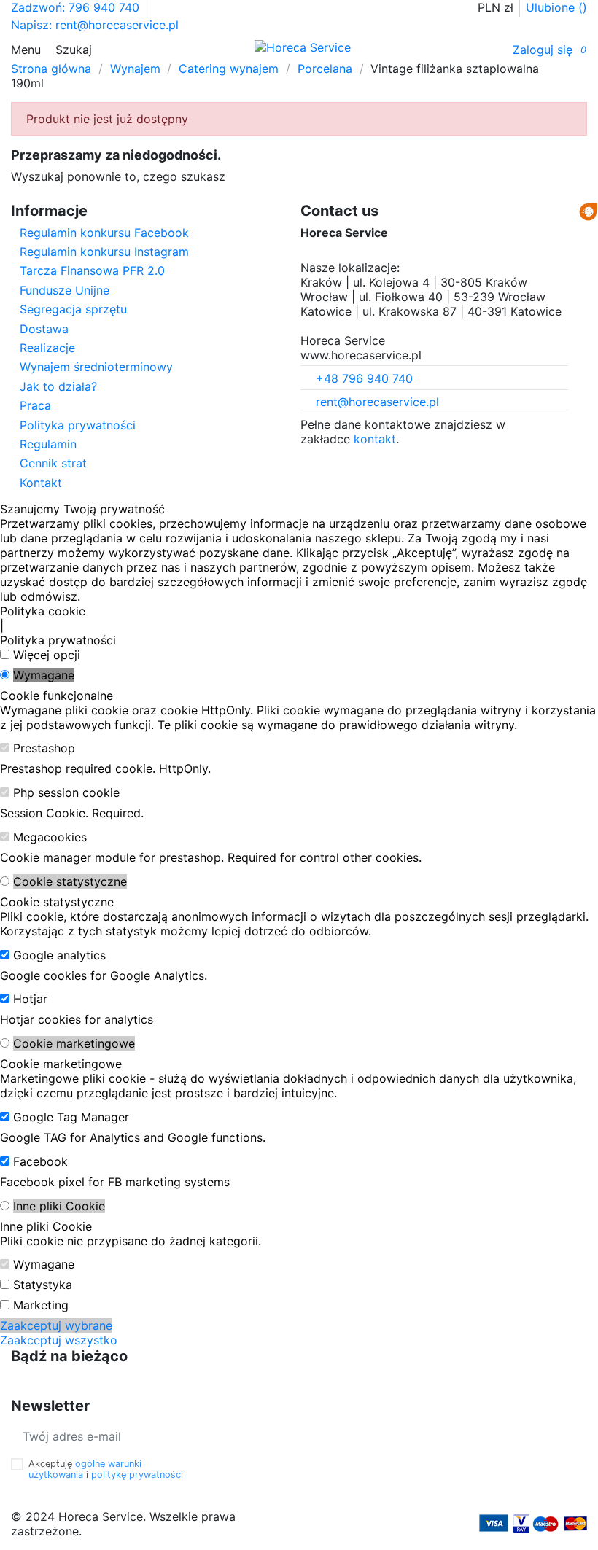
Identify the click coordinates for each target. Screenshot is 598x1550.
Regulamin (48, 444)
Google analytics (59, 955)
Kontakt (41, 482)
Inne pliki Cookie (59, 1206)
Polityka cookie (42, 611)
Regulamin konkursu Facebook (104, 232)
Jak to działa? (58, 386)
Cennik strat (53, 463)
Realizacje (47, 347)
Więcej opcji (46, 654)
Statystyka (42, 1284)
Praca (35, 405)
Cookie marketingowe (74, 1043)
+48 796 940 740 (364, 378)
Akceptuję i (105, 1469)
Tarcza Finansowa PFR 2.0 (92, 270)
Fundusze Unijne (64, 290)
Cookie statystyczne (70, 881)
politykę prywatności (137, 1474)
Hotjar (30, 999)
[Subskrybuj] (229, 1436)
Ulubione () (556, 7)
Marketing (41, 1305)
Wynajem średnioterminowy (96, 366)
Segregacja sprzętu (73, 309)
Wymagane (43, 675)
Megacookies (50, 837)
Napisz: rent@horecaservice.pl (95, 24)
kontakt (375, 439)
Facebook (40, 1161)
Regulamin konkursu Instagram (104, 251)
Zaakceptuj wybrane (56, 1325)
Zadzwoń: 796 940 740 (77, 7)
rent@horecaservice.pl (377, 401)
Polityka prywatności (78, 425)
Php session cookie (66, 792)
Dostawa (44, 329)
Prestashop (44, 748)
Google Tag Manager (71, 1117)
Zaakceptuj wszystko (58, 1340)
